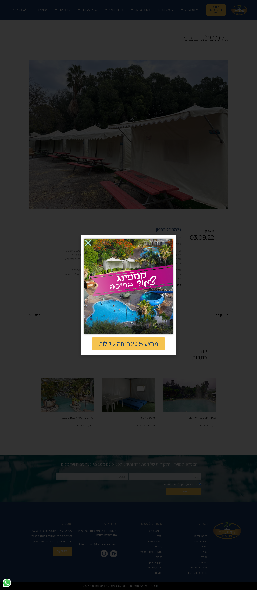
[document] (128, 295)
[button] (88, 243)
